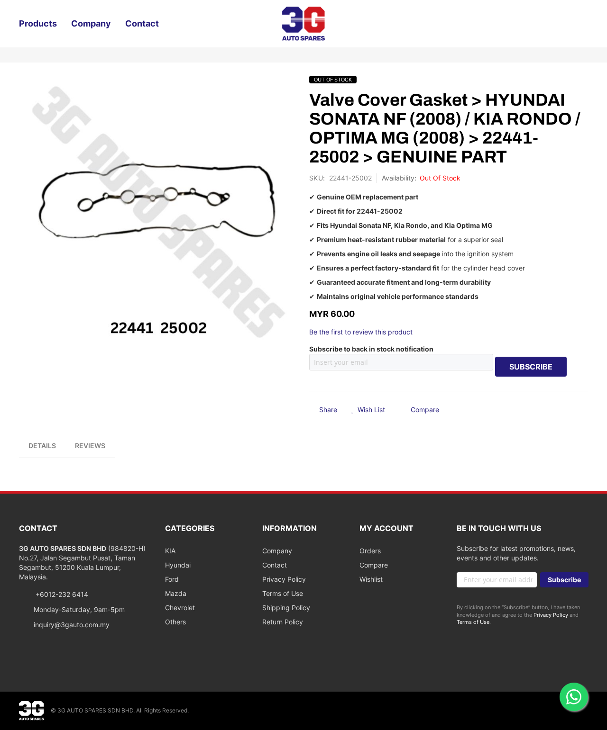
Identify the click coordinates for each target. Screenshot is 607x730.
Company (277, 551)
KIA (170, 551)
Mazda (175, 593)
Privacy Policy (284, 579)
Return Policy (282, 622)
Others (175, 622)
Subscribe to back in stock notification (371, 349)
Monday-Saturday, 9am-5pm (79, 609)
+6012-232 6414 (61, 594)
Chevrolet (180, 608)
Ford (172, 579)
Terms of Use (282, 593)
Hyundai (178, 565)
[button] (368, 410)
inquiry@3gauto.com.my (72, 625)
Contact (274, 565)
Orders (370, 551)
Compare (373, 565)
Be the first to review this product (361, 332)
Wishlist (371, 579)
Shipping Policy (286, 608)
